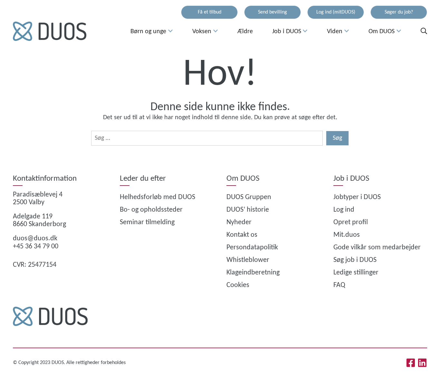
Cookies (237, 285)
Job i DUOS (286, 31)
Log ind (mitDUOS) (335, 12)
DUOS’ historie (247, 210)
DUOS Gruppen (248, 197)
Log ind (343, 210)
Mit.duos (346, 235)
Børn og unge (148, 31)
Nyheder (239, 222)
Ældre (245, 31)
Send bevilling (272, 12)
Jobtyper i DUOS (357, 197)
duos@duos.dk (35, 238)
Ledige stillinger (355, 272)
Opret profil (350, 222)
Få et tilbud (209, 12)
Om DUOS (381, 31)
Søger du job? (399, 12)
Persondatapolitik (252, 247)
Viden (334, 31)
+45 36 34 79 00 (35, 246)
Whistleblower (247, 260)
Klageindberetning (253, 272)
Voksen (201, 31)
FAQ (339, 285)
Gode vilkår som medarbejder (377, 247)
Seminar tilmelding (147, 222)
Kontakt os (241, 235)
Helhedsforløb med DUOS (157, 197)
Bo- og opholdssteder (151, 210)
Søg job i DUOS (355, 260)
